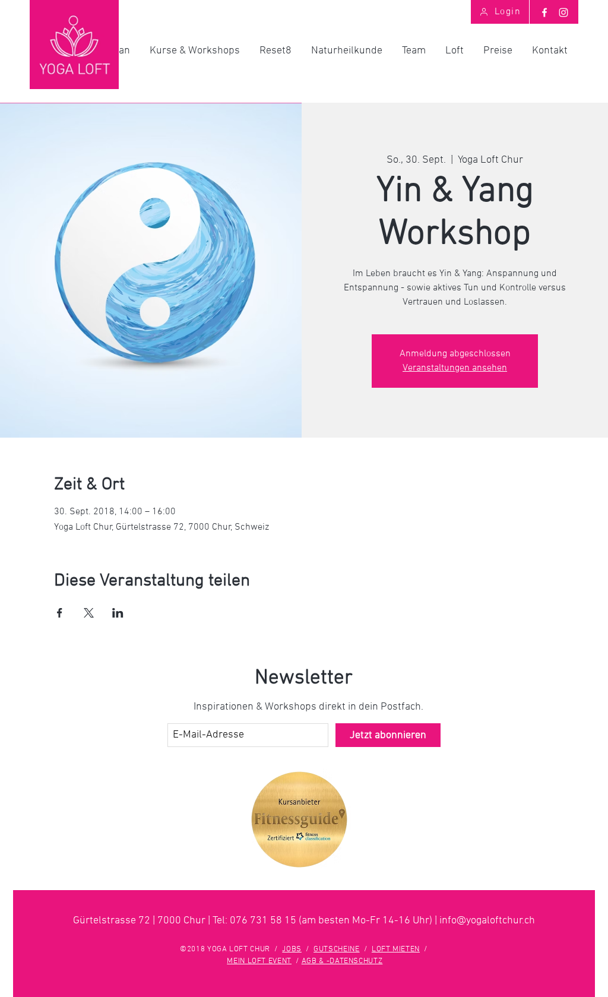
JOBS (292, 949)
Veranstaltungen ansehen (455, 368)
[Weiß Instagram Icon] (563, 12)
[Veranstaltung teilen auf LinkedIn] (118, 613)
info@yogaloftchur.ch (487, 920)
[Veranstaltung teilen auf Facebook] (59, 613)
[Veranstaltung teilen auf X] (88, 613)
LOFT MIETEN (396, 949)
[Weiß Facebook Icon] (544, 12)
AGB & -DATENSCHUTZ (342, 961)
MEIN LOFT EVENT (259, 961)
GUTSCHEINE (337, 949)
